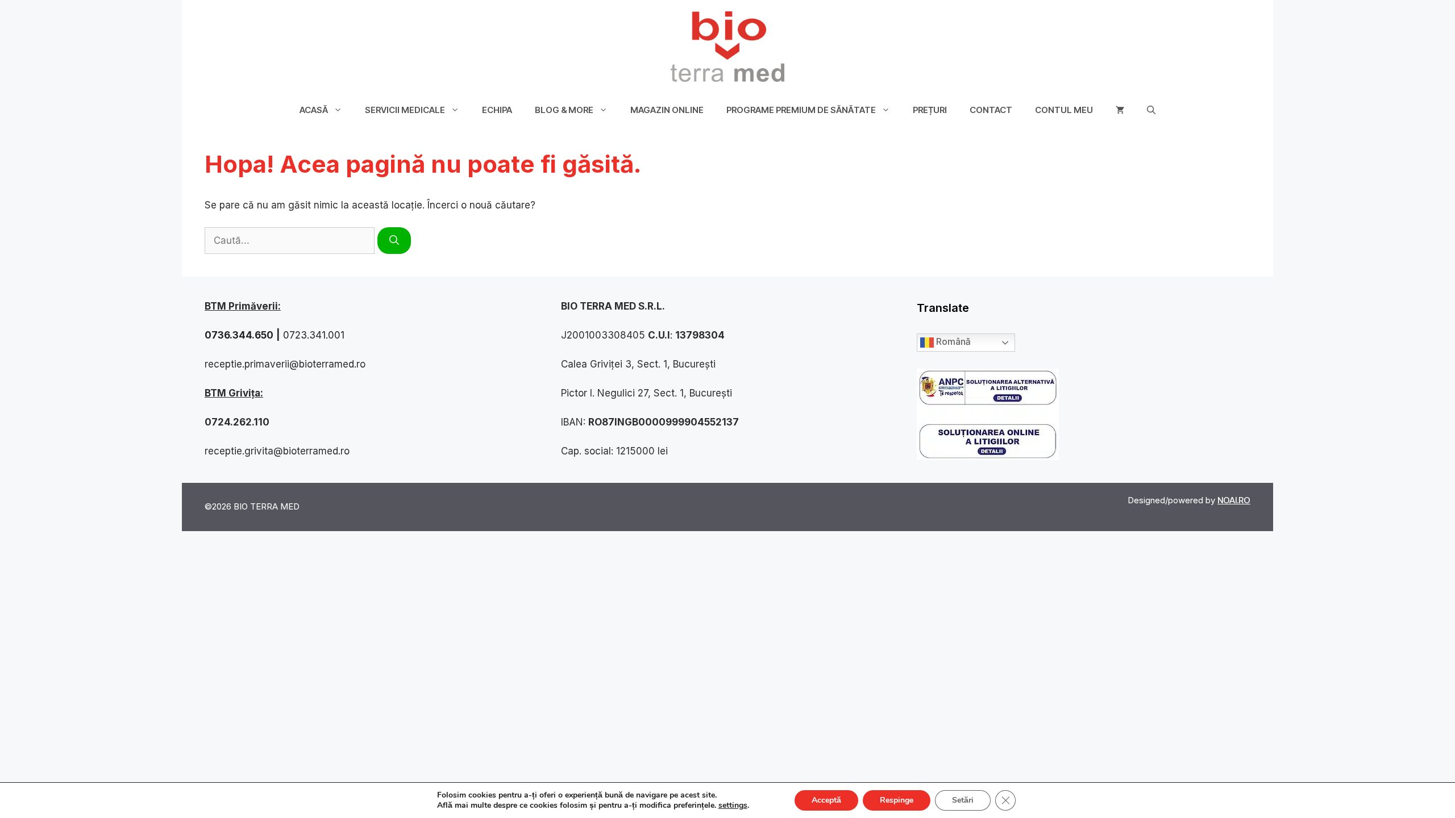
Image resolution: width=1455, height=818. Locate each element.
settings (732, 805)
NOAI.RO (1233, 500)
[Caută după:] (291, 240)
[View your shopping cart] (1120, 110)
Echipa (497, 110)
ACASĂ (314, 110)
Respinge (896, 800)
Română (952, 342)
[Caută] (394, 240)
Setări (963, 800)
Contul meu (1064, 110)
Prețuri (930, 110)
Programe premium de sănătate (801, 110)
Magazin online (667, 110)
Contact (991, 110)
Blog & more (564, 110)
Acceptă (826, 800)
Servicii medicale (405, 110)
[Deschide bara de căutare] (1151, 110)
